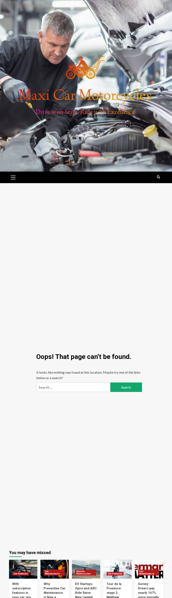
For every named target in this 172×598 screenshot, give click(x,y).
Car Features (20, 573)
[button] (13, 177)
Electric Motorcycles (83, 572)
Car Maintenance (52, 572)
